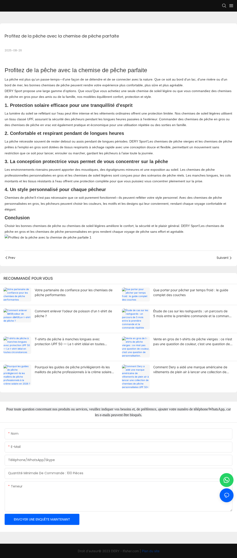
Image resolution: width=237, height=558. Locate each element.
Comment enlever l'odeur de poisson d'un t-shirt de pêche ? (73, 313)
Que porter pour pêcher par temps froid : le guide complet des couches (190, 292)
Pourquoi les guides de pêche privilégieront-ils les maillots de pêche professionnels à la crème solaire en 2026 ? (73, 369)
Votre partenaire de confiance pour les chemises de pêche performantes (73, 292)
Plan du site (150, 551)
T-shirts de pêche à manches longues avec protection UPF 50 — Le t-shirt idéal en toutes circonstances (69, 341)
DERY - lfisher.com (125, 551)
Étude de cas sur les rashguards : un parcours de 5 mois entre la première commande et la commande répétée (193, 313)
